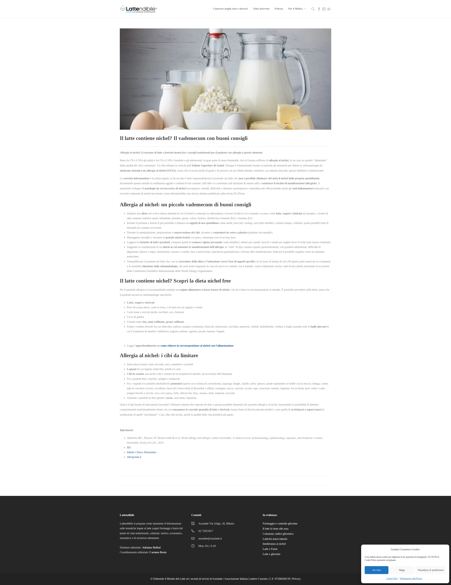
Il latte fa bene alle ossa (275, 528)
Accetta (376, 570)
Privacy (296, 578)
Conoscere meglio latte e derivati (230, 8)
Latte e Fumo (270, 548)
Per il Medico (295, 8)
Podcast (279, 8)
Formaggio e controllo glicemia (280, 523)
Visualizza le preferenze (431, 570)
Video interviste (261, 8)
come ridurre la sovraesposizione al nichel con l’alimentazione (197, 345)
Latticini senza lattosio (275, 538)
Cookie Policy (392, 578)
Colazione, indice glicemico (278, 533)
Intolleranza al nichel (274, 543)
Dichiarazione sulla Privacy (411, 578)
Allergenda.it (134, 456)
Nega (402, 570)
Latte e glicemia (271, 554)
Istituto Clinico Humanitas (141, 452)
